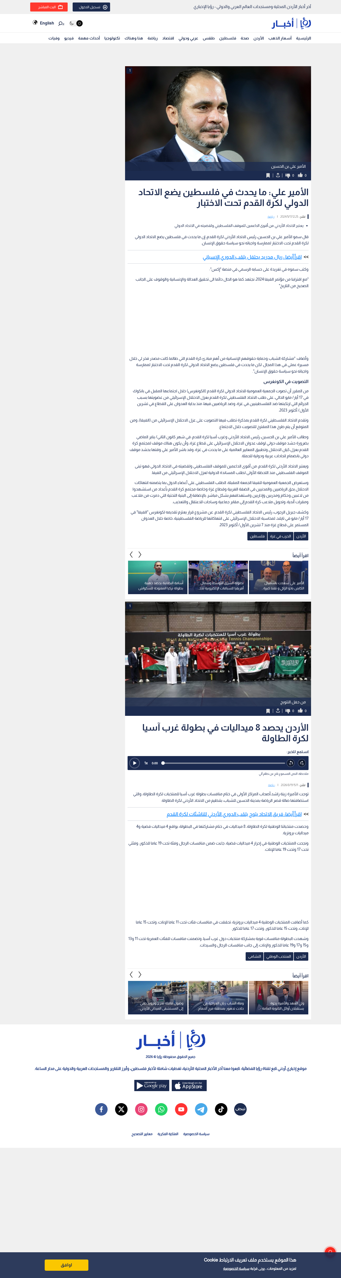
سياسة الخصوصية (236, 1269)
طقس (209, 38)
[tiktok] (221, 1109)
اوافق (66, 1265)
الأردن (258, 38)
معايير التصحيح (142, 1134)
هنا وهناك (134, 38)
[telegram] (201, 1109)
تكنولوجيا (112, 38)
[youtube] (181, 1109)
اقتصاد (168, 38)
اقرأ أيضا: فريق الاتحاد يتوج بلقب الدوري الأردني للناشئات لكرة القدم (234, 814)
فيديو (69, 38)
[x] (121, 1109)
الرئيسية (303, 38)
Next (131, 554)
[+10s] (302, 763)
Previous (140, 554)
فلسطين (227, 38)
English (47, 23)
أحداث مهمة (89, 38)
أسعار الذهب (280, 38)
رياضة (153, 38)
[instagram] (141, 1109)
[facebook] (101, 1109)
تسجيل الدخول (89, 7)
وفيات (54, 38)
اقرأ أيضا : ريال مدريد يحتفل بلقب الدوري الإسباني (252, 257)
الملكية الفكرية (168, 1134)
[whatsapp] (161, 1109)
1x (146, 763)
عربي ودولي (188, 38)
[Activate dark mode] (76, 23)
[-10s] (290, 763)
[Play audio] (134, 763)
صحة (245, 38)
